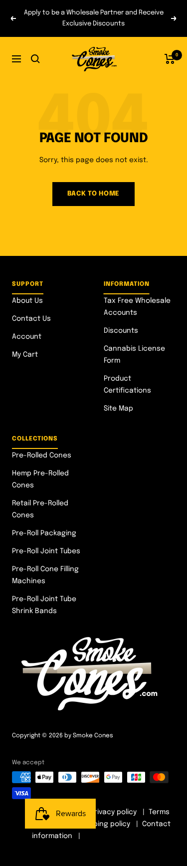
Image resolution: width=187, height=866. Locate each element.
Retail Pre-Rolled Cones (40, 509)
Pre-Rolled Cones (41, 455)
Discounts (121, 330)
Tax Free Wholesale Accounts (137, 306)
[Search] (35, 58)
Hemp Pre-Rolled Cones (40, 479)
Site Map (118, 408)
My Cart (25, 354)
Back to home (93, 194)
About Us (27, 300)
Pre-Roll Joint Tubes (46, 551)
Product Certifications (127, 384)
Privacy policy (113, 812)
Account (26, 336)
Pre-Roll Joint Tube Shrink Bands (44, 605)
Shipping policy (104, 824)
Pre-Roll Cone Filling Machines (45, 575)
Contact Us (31, 318)
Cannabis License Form (134, 354)
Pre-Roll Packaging (44, 533)
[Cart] (170, 59)
